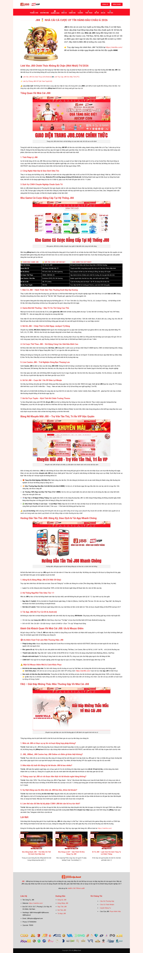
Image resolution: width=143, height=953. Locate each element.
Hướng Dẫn (55, 13)
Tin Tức (110, 13)
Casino (80, 13)
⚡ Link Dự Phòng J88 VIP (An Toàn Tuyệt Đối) (36, 81)
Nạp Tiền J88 (62, 907)
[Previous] (20, 848)
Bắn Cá (64, 13)
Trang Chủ (34, 13)
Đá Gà (103, 13)
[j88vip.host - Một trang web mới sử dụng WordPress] (30, 4)
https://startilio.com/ (114, 47)
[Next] (123, 848)
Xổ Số (97, 13)
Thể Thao (88, 13)
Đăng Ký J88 (61, 900)
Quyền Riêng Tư (105, 908)
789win (78, 888)
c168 (73, 888)
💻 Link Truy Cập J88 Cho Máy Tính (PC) (65, 77)
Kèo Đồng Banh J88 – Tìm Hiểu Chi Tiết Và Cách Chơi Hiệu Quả (36, 853)
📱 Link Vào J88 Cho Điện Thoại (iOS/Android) (36, 77)
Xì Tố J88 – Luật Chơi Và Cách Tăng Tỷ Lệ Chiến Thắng (106, 853)
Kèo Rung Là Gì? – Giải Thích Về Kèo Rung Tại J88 (71, 853)
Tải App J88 (61, 913)
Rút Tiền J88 (61, 910)
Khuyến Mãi (44, 13)
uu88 (83, 888)
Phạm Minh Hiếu (115, 911)
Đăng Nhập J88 (62, 903)
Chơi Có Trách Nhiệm (107, 904)
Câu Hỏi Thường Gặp (107, 901)
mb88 (70, 888)
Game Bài (72, 13)
